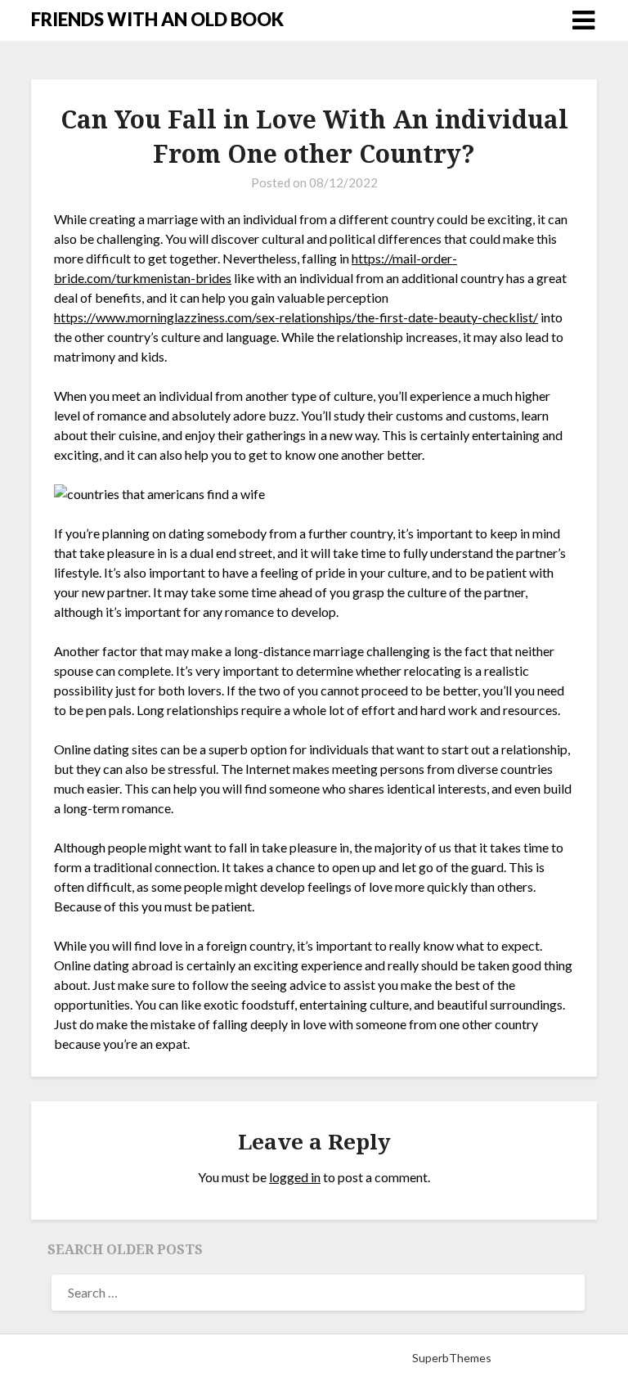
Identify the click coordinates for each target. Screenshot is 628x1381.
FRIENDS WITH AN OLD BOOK (157, 19)
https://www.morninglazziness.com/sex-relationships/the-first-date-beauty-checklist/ (296, 317)
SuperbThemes (451, 1358)
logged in (295, 1177)
